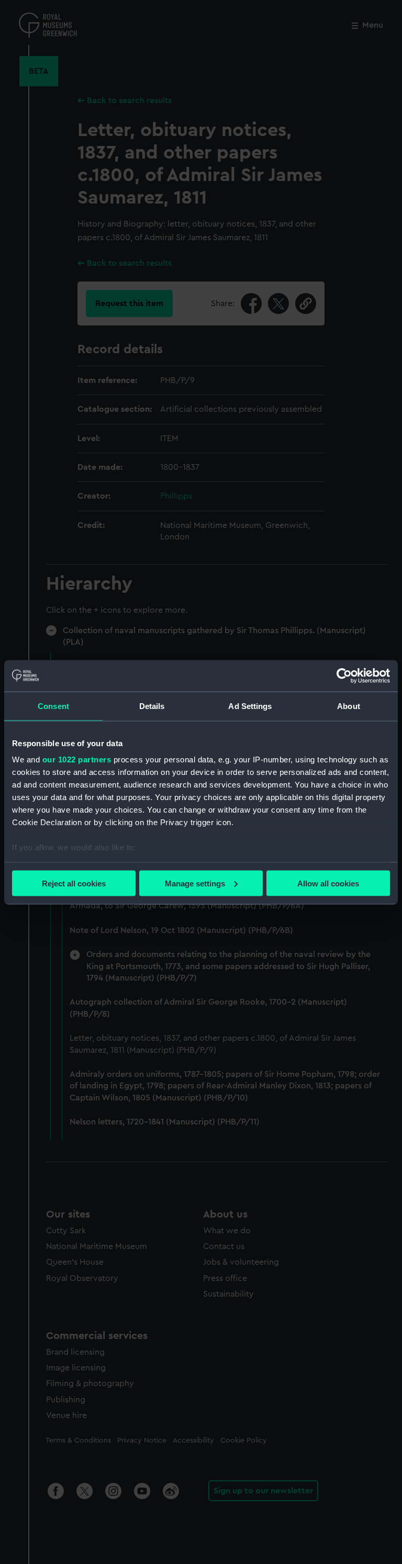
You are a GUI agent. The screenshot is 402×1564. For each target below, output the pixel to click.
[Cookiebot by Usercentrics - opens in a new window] (344, 675)
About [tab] (348, 705)
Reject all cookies (74, 883)
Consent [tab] (53, 705)
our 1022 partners (76, 759)
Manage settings (195, 883)
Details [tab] (152, 705)
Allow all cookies (328, 883)
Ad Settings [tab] (250, 705)
